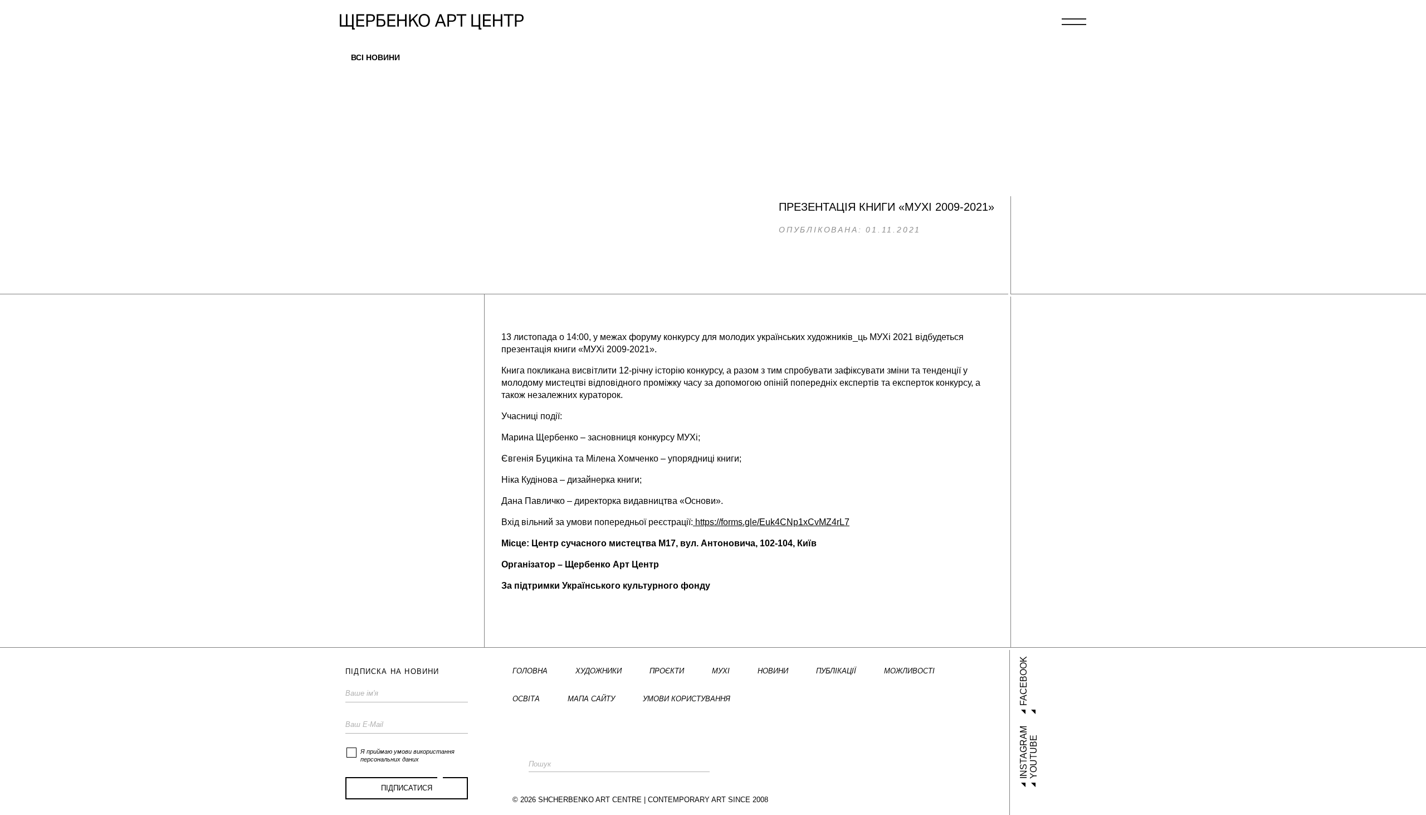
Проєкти (666, 671)
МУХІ (721, 671)
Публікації (836, 671)
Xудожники (598, 671)
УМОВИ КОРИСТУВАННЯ (686, 699)
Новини (773, 671)
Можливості (909, 671)
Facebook (1023, 681)
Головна (530, 671)
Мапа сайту (591, 699)
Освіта (526, 699)
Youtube (1033, 757)
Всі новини (375, 57)
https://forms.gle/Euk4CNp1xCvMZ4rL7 (771, 522)
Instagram (1023, 752)
